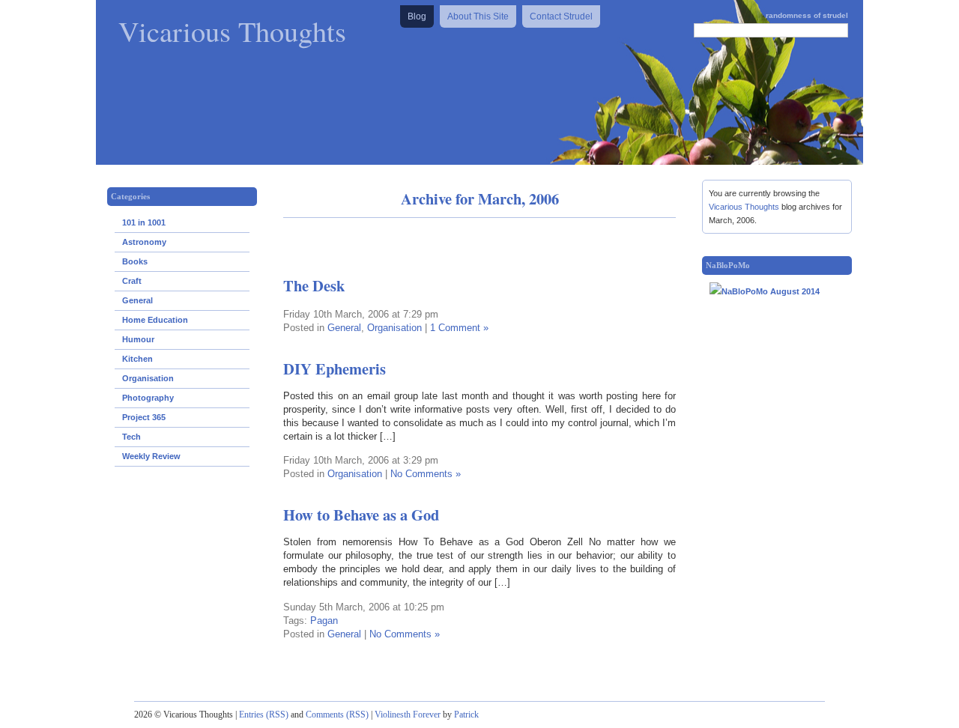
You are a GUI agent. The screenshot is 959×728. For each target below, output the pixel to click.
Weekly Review (151, 456)
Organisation (148, 378)
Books (135, 261)
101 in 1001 (144, 222)
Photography (148, 397)
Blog (417, 16)
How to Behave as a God (361, 514)
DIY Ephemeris (334, 368)
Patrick (466, 714)
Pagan (324, 620)
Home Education (155, 319)
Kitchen (137, 358)
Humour (138, 339)
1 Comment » (459, 327)
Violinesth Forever (408, 714)
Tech (131, 436)
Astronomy (144, 241)
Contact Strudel (561, 16)
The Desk (314, 285)
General (137, 300)
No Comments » (425, 473)
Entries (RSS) (263, 714)
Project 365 (144, 417)
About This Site (478, 16)
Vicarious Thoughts (232, 30)
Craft (132, 280)
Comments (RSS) (337, 714)
